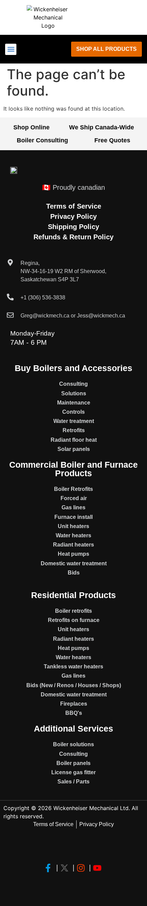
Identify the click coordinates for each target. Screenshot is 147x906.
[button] (10, 49)
